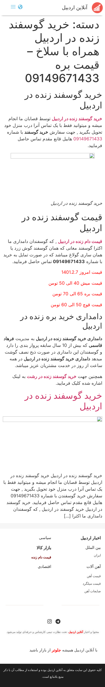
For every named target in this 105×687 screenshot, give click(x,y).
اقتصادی (44, 566)
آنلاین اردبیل (74, 7)
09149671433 (87, 138)
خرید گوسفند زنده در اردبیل (63, 401)
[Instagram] (49, 621)
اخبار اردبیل (91, 537)
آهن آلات (94, 566)
